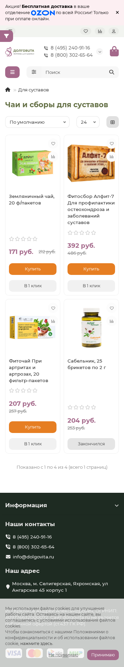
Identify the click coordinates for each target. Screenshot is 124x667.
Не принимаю (63, 654)
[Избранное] (85, 31)
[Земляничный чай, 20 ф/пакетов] (32, 163)
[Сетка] (112, 122)
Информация (26, 505)
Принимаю (103, 654)
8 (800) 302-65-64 (72, 55)
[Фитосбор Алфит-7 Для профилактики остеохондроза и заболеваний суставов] (91, 163)
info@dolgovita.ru (33, 556)
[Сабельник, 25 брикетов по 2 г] (91, 327)
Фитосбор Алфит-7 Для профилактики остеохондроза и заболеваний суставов (91, 209)
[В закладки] (53, 143)
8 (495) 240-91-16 (70, 48)
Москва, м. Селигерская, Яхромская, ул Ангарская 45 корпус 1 (60, 587)
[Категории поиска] (34, 72)
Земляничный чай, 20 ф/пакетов (31, 199)
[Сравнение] (100, 31)
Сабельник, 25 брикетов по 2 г (87, 364)
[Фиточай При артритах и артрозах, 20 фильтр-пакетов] (32, 327)
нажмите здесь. (36, 643)
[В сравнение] (53, 157)
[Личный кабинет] (113, 31)
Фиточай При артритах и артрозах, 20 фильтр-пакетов (28, 370)
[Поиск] (111, 72)
